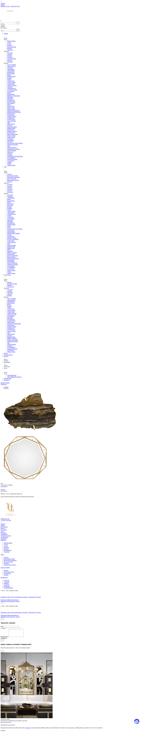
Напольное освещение (13, 177)
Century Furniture (12, 85)
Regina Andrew (11, 135)
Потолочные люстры (13, 180)
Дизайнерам (4, 534)
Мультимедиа (8, 550)
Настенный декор (12, 283)
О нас (5, 368)
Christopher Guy (11, 88)
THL (8, 146)
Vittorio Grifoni (11, 165)
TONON (9, 153)
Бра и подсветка (11, 178)
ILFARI (9, 235)
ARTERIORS (11, 70)
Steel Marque (10, 140)
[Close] (2, 619)
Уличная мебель (11, 47)
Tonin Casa (10, 152)
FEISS (9, 226)
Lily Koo (9, 125)
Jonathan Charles (11, 116)
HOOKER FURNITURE (14, 112)
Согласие (27, 727)
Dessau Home (11, 94)
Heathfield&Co (11, 232)
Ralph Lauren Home (12, 134)
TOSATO (9, 155)
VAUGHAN (10, 161)
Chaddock (10, 87)
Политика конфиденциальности (10, 600)
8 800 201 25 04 (5, 6)
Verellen (9, 162)
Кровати (9, 48)
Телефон (3, 628)
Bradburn (9, 208)
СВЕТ (2, 554)
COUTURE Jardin (12, 90)
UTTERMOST (11, 158)
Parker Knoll (10, 129)
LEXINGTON (11, 119)
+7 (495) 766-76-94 (6, 520)
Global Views (10, 106)
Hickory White (11, 109)
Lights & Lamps (11, 245)
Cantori (9, 79)
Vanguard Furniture (12, 159)
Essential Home (11, 101)
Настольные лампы (12, 175)
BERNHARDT (11, 76)
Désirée (9, 92)
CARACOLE (11, 81)
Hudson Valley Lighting (13, 233)
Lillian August (11, 124)
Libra (8, 122)
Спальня (9, 54)
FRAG (9, 104)
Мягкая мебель (11, 41)
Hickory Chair (11, 107)
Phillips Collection (12, 131)
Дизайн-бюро (8, 378)
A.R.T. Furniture (11, 64)
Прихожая (10, 61)
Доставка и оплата (6, 535)
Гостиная (9, 53)
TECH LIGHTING (12, 263)
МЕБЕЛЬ (3, 540)
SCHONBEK (11, 261)
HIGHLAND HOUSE (13, 110)
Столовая (9, 57)
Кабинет (9, 55)
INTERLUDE (11, 113)
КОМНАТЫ (4, 577)
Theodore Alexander (12, 144)
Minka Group (10, 248)
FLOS (9, 227)
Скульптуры (10, 286)
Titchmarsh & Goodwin (13, 149)
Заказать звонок (5, 382)
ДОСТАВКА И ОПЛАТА (14, 377)
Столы (9, 42)
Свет (5, 166)
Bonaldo (9, 78)
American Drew (11, 66)
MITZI (9, 249)
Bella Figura (10, 204)
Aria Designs (10, 69)
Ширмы (9, 285)
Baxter (9, 75)
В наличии (7, 362)
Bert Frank (10, 205)
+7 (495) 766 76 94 (15, 6)
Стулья (9, 44)
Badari (9, 199)
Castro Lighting (11, 82)
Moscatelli (10, 251)
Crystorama (10, 217)
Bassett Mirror (11, 73)
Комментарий (4, 636)
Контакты (6, 380)
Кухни (6, 353)
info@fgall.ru (4, 526)
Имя (2, 626)
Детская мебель (8, 354)
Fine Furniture (11, 103)
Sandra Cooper (11, 137)
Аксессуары (7, 275)
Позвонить (4, 384)
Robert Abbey (11, 260)
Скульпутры (7, 573)
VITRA (9, 164)
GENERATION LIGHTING (15, 229)
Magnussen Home (12, 127)
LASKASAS (10, 118)
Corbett (9, 215)
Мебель (6, 33)
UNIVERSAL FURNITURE (15, 156)
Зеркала (9, 282)
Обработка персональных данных (10, 601)
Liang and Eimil (11, 121)
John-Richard (10, 115)
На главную (4, 486)
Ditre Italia (10, 97)
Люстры (9, 174)
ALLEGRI (10, 195)
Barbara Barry (11, 72)
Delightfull (10, 220)
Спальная (6, 582)
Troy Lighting (10, 266)
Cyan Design (10, 91)
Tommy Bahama (11, 150)
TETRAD (10, 141)
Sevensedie (10, 138)
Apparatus (10, 67)
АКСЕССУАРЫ (5, 567)
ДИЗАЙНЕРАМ (11, 375)
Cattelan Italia (10, 84)
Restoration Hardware (13, 258)
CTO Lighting (11, 218)
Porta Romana (11, 132)
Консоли (9, 45)
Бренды (6, 356)
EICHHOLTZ (11, 100)
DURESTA (10, 98)
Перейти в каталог (6, 722)
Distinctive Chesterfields (13, 95)
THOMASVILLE (12, 147)
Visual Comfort (11, 270)
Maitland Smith (11, 128)
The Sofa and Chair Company (15, 143)
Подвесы (9, 181)
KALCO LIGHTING (13, 239)
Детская (9, 60)
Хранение (10, 50)
